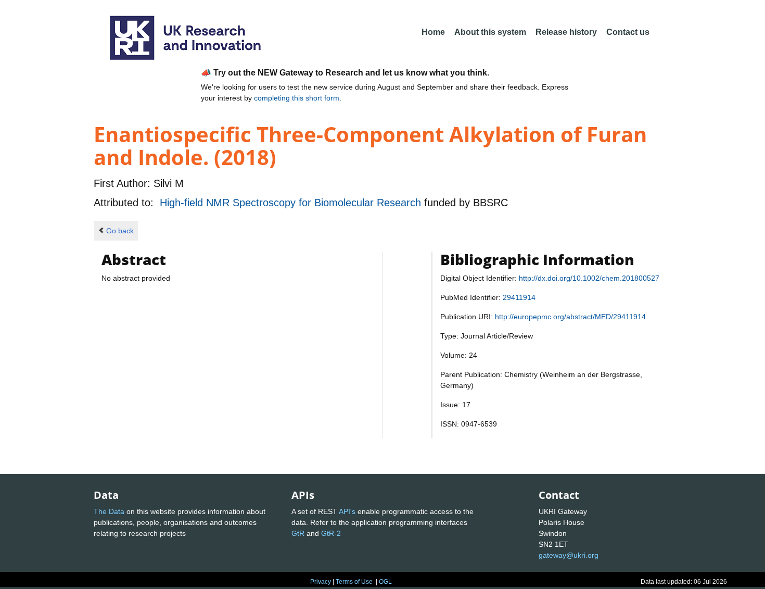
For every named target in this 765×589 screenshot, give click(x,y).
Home (433, 32)
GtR (297, 533)
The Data (109, 511)
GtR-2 (331, 533)
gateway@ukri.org (568, 555)
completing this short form (296, 98)
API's (347, 511)
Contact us (627, 32)
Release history (566, 32)
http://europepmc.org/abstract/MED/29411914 (570, 316)
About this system (490, 32)
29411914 (519, 297)
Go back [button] (120, 231)
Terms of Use (354, 581)
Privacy (320, 581)
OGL (385, 581)
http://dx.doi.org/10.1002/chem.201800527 (589, 278)
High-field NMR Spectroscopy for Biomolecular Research (292, 202)
